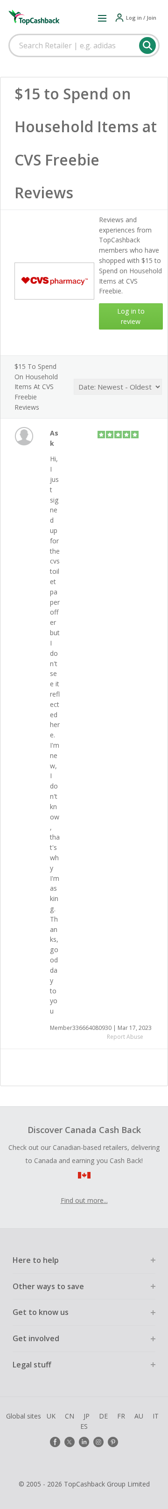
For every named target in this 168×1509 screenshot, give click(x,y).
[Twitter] (69, 1442)
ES (84, 1426)
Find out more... (84, 1200)
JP (87, 1415)
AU (138, 1415)
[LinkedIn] (84, 1442)
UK (51, 1415)
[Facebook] (55, 1442)
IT (156, 1415)
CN (69, 1415)
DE (103, 1415)
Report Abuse (125, 1037)
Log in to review (131, 316)
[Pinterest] (113, 1442)
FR (121, 1415)
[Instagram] (98, 1442)
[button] (102, 18)
